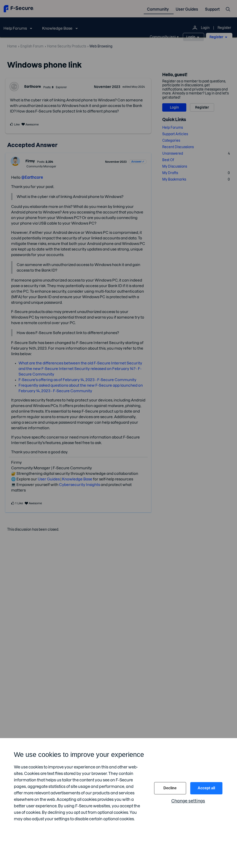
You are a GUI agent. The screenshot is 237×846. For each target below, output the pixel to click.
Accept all (206, 788)
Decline (170, 788)
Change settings (188, 801)
